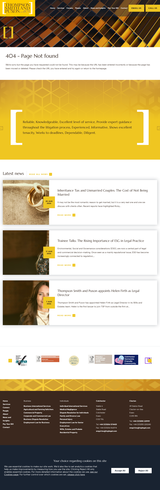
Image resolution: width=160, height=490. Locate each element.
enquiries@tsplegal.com (106, 431)
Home (52, 8)
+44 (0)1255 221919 (141, 421)
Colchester (101, 401)
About (85, 8)
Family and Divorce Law (70, 416)
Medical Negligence (68, 409)
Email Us (136, 8)
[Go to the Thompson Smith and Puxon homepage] (17, 8)
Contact (124, 8)
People (78, 8)
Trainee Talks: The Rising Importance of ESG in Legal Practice (101, 241)
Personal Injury (66, 419)
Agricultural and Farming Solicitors (38, 409)
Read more (64, 215)
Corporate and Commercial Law (37, 416)
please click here (76, 474)
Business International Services (37, 406)
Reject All (143, 470)
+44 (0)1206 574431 (108, 424)
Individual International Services (73, 406)
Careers (70, 8)
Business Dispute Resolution (36, 419)
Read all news (38, 174)
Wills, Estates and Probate (71, 429)
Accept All (120, 470)
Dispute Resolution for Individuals (74, 413)
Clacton (132, 401)
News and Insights (98, 8)
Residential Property (68, 432)
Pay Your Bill (113, 8)
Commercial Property (33, 413)
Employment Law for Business (37, 422)
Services (60, 8)
